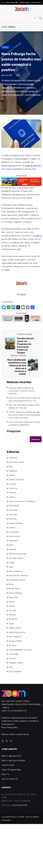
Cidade (5, 47)
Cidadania (12, 471)
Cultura (11, 497)
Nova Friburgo (7, 165)
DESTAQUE (13, 506)
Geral (10, 545)
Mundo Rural (14, 588)
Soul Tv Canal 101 (9, 779)
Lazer (10, 567)
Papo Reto (13, 597)
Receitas (12, 615)
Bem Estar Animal (16, 462)
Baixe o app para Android (13, 760)
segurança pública (16, 632)
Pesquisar (14, 431)
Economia (12, 510)
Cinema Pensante (16, 479)
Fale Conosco (36, 2)
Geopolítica (13, 540)
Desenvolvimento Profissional (21, 501)
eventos (12, 527)
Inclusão (12, 549)
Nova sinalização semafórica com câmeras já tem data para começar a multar (16, 366)
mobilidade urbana (16, 580)
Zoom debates (14, 671)
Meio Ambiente (15, 571)
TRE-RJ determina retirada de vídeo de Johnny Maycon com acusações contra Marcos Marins (24, 415)
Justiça (11, 562)
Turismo (12, 658)
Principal (12, 610)
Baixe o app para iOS (11, 756)
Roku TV (5, 774)
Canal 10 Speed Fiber (11, 770)
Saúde (11, 623)
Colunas (12, 484)
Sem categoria (14, 636)
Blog (10, 466)
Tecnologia (13, 654)
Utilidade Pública (15, 663)
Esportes (12, 519)
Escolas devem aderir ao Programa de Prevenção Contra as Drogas (25, 345)
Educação (12, 514)
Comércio (12, 488)
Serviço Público (15, 641)
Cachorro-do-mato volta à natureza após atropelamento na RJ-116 (24, 399)
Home (4, 27)
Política (11, 606)
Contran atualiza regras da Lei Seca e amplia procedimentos (24, 423)
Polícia (11, 602)
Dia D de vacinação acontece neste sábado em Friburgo (24, 406)
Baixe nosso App (12, 2)
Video (10, 667)
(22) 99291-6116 (19, 805)
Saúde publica (14, 628)
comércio (37, 235)
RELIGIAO (12, 619)
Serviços (12, 645)
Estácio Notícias (15, 523)
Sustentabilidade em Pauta (20, 650)
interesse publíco (16, 558)
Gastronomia (14, 536)
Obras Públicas (15, 593)
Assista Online (25, 2)
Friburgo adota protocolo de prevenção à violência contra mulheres (21, 391)
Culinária (12, 492)
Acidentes (12, 458)
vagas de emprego (33, 165)
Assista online (7, 765)
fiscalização (13, 532)
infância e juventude (17, 554)
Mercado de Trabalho (18, 575)
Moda (10, 584)
